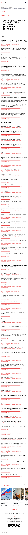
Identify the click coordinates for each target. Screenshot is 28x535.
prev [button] (24, 485)
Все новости (14, 509)
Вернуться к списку (5, 15)
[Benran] (4, 2)
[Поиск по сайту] (23, 2)
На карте (14, 516)
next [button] (26, 485)
